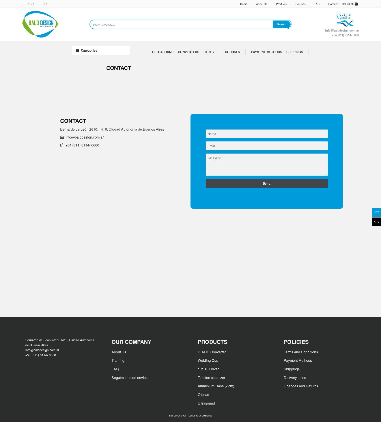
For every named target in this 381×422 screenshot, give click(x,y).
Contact (333, 4)
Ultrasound (163, 52)
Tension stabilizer (211, 377)
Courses (300, 4)
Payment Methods (266, 52)
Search (281, 24)
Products (281, 4)
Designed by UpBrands (200, 415)
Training (118, 360)
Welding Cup (208, 360)
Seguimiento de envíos (130, 377)
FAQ (316, 4)
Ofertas (203, 394)
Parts (209, 52)
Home (243, 4)
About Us (261, 4)
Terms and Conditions (301, 351)
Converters (188, 52)
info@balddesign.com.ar (84, 137)
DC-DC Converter (212, 351)
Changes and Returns (301, 385)
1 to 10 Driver (208, 368)
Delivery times (295, 377)
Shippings (294, 52)
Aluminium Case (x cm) (216, 385)
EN (43, 4)
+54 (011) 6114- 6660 (82, 145)
